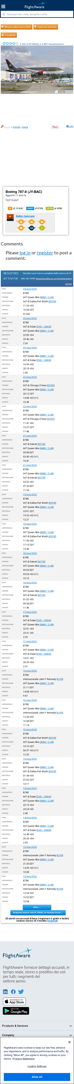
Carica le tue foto (47, 26)
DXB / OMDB (43, 326)
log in (25, 252)
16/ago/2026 (30, 671)
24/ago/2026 (30, 289)
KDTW (41, 444)
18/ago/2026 (30, 553)
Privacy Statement (24, 1058)
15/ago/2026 (30, 729)
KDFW (52, 301)
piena (25, 127)
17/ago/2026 (30, 612)
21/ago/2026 (30, 436)
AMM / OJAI (46, 297)
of (35, 208)
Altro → (37, 907)
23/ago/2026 (30, 318)
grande (16, 127)
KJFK (59, 679)
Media (7, 127)
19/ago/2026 (30, 494)
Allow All (37, 1076)
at (54, 208)
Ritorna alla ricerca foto (18, 26)
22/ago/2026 (30, 377)
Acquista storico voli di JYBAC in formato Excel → (38, 912)
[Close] (69, 1042)
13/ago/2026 (30, 847)
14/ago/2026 (30, 788)
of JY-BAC (16, 208)
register (45, 252)
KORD (51, 385)
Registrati (52, 921)
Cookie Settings (37, 1066)
